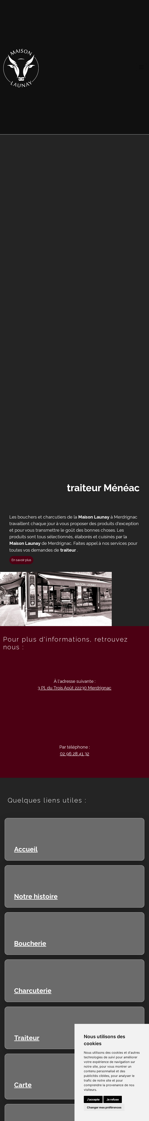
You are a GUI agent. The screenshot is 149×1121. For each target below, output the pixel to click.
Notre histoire (36, 896)
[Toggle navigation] (141, 67)
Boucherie (30, 943)
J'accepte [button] (93, 1099)
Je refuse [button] (113, 1099)
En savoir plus (21, 560)
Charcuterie (32, 990)
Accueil (26, 849)
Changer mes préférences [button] (104, 1107)
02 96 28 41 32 (74, 753)
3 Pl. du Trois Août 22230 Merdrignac (74, 687)
